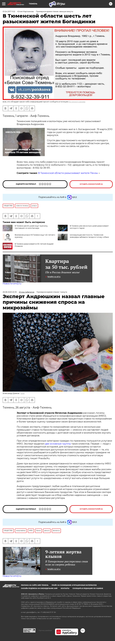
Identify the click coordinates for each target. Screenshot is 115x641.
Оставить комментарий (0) (91, 184)
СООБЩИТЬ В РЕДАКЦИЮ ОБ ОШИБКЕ (88, 588)
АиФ (23, 393)
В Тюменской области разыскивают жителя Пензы (68, 173)
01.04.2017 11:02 (9, 11)
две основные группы (58, 443)
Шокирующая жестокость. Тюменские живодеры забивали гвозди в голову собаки (89, 236)
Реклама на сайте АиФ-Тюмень (34, 585)
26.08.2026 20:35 (10, 292)
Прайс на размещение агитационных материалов (74, 585)
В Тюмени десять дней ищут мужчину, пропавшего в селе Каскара (31, 227)
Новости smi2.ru (12, 283)
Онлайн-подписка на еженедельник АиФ (39, 588)
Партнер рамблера (45, 630)
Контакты (65, 588)
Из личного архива (77, 102)
